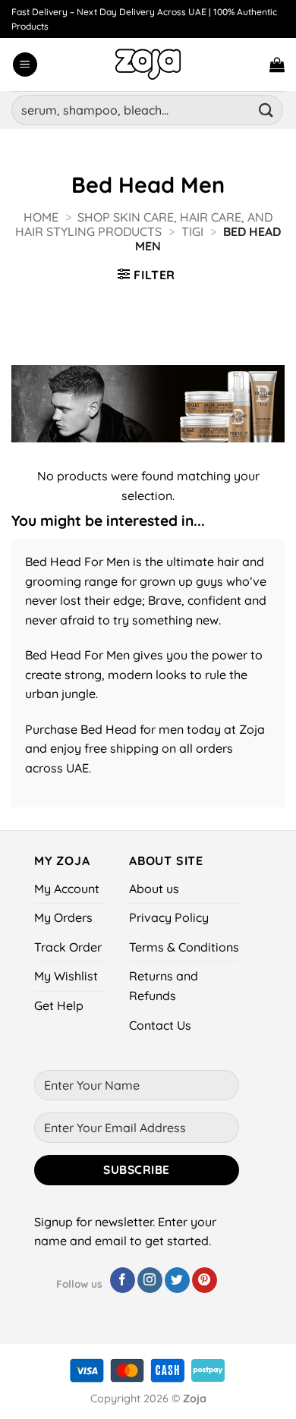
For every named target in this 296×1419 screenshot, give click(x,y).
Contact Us (160, 1025)
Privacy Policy (169, 917)
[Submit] (266, 109)
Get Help (58, 1005)
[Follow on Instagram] (149, 1280)
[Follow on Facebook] (122, 1280)
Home (41, 217)
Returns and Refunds (163, 985)
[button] (25, 64)
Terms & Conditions (184, 947)
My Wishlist (66, 975)
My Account (66, 888)
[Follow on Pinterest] (204, 1280)
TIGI (192, 231)
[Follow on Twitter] (177, 1280)
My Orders (63, 917)
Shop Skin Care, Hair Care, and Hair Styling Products (143, 224)
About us (154, 888)
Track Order (68, 947)
